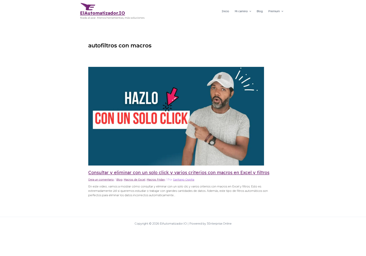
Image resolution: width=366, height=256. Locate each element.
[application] (249, 11)
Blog (260, 11)
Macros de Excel (134, 179)
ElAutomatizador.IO (102, 13)
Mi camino (241, 11)
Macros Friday (156, 179)
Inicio (225, 11)
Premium (274, 11)
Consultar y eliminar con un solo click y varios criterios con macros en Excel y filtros (178, 172)
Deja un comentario (101, 179)
